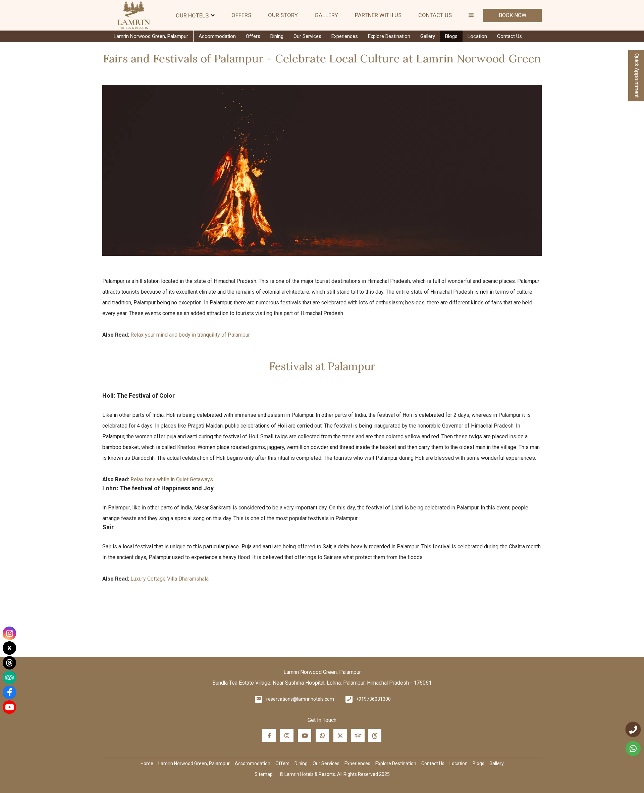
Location (477, 36)
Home (147, 763)
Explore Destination (389, 36)
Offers (241, 15)
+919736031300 (373, 699)
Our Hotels (192, 15)
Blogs (451, 36)
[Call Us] (633, 729)
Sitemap (264, 774)
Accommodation (217, 36)
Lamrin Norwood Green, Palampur (151, 36)
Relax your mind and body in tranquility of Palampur (189, 335)
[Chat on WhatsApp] (633, 748)
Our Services (307, 36)
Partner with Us (378, 15)
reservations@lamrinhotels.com (300, 699)
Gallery (326, 15)
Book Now (512, 15)
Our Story (283, 15)
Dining (276, 36)
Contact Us (435, 15)
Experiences (344, 36)
